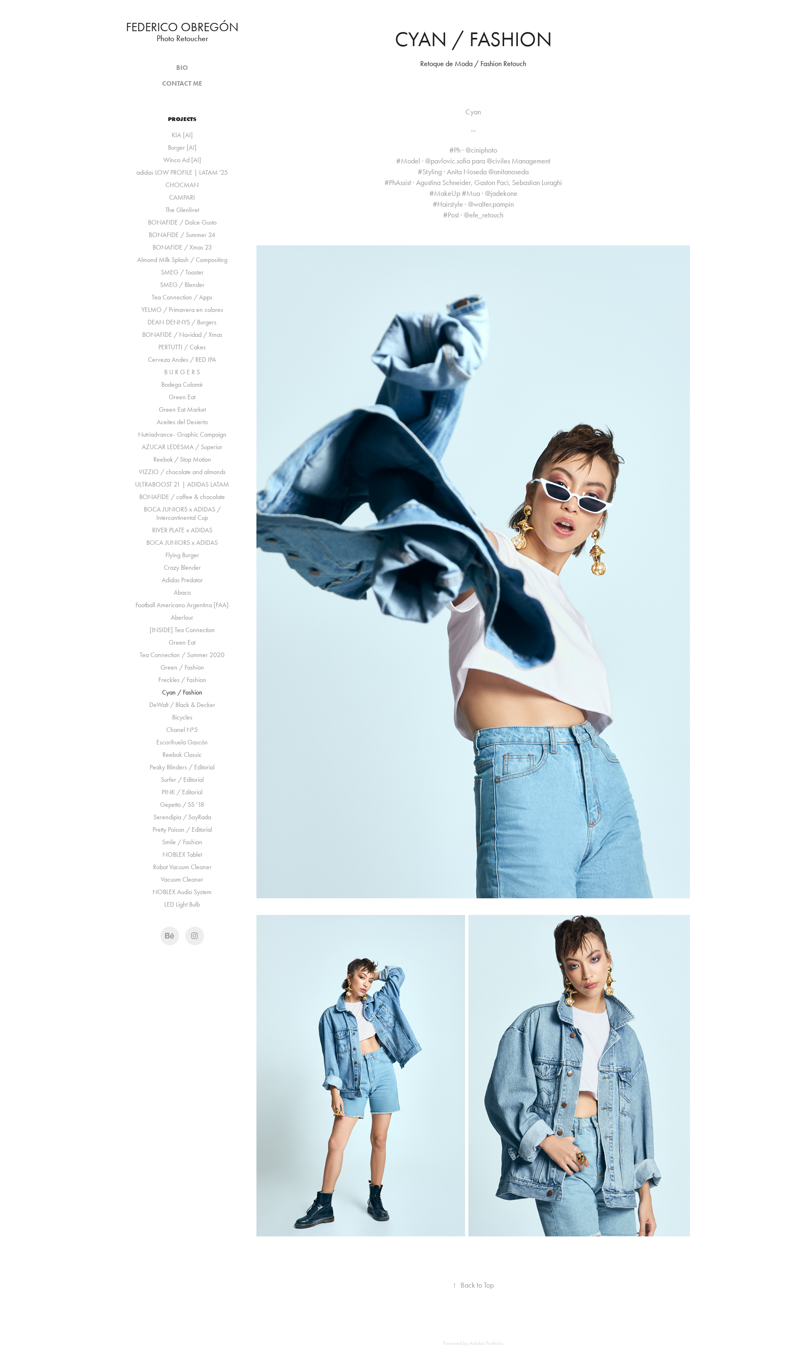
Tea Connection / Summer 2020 (182, 655)
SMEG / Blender (182, 285)
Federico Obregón (182, 27)
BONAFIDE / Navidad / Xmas (182, 335)
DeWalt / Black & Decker (182, 705)
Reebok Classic (182, 755)
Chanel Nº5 (182, 730)
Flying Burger (182, 555)
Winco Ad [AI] (182, 160)
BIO (182, 68)
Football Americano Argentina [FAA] (182, 605)
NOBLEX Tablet (182, 854)
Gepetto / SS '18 (182, 804)
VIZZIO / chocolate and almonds (182, 472)
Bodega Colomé (182, 384)
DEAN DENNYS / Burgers (182, 322)
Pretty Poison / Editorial (182, 829)
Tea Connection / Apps (182, 297)
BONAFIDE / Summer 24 (182, 235)
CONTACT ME (182, 83)
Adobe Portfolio (486, 1343)
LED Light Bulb (182, 904)
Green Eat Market (182, 409)
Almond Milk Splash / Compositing (182, 260)
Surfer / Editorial (182, 780)
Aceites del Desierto (182, 422)
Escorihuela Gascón (182, 742)
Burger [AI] (182, 147)
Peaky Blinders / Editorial (182, 767)
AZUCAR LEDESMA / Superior (182, 447)
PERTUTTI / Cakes (182, 347)
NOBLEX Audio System (182, 892)
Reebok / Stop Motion (182, 459)
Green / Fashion (182, 667)
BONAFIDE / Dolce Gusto (182, 222)
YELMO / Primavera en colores (182, 310)
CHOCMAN (182, 185)
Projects (182, 119)
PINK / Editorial (182, 792)
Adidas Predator (182, 580)
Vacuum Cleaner (182, 879)
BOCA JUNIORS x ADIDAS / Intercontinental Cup (182, 513)
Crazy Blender (182, 567)
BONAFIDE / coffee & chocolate (182, 497)
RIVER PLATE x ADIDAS (182, 530)
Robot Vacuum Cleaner (182, 867)
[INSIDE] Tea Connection (182, 630)
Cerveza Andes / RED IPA (182, 359)
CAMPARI (182, 197)
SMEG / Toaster (182, 272)
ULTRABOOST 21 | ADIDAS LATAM (182, 484)
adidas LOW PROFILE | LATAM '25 (182, 172)
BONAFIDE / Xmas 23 (182, 247)
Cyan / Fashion (182, 692)
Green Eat (182, 397)
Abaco (182, 592)
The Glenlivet (182, 210)
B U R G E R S (182, 372)
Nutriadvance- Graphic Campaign (182, 434)
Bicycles (182, 717)
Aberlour (182, 617)
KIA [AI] (182, 135)
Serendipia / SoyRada (182, 817)
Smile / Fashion (182, 842)
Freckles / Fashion (182, 680)
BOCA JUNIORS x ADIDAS (182, 542)
